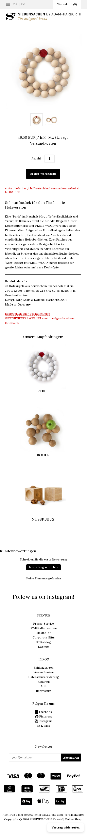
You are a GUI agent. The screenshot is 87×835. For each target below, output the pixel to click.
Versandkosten (44, 672)
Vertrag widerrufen (65, 827)
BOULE (43, 455)
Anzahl (36, 158)
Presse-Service (43, 623)
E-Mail (45, 725)
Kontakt (43, 647)
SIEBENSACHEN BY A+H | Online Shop (56, 819)
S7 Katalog (43, 642)
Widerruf (43, 681)
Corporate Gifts (44, 637)
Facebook (45, 712)
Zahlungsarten (43, 667)
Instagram (45, 721)
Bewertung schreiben (43, 567)
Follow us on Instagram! (43, 596)
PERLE (43, 391)
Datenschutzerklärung (43, 677)
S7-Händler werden (44, 628)
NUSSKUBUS (43, 519)
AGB (44, 686)
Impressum (43, 691)
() (67, 4)
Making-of (43, 633)
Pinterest (45, 716)
